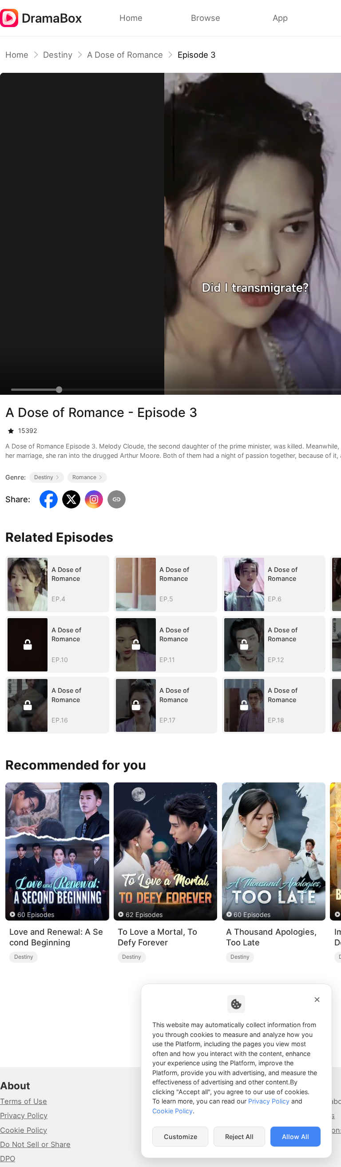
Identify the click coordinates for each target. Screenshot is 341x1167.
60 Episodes (35, 914)
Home (16, 55)
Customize (180, 1136)
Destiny (57, 55)
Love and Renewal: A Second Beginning (56, 937)
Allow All (295, 1136)
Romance (84, 477)
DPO (7, 1158)
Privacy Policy (24, 1115)
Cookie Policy (23, 1130)
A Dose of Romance (125, 55)
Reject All (239, 1136)
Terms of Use (23, 1101)
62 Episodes (144, 914)
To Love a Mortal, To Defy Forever (157, 937)
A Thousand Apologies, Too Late (271, 937)
